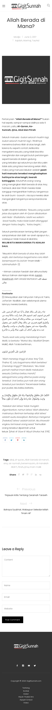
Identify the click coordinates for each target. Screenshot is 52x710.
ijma (26, 467)
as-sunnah (14, 463)
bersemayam (28, 463)
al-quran (19, 459)
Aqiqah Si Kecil (26, 700)
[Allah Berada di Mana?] (19, 474)
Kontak (26, 691)
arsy (5, 463)
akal (12, 459)
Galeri (26, 694)
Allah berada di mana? (37, 459)
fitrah (20, 467)
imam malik (35, 467)
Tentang (26, 688)
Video (26, 702)
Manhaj (27, 40)
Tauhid (35, 40)
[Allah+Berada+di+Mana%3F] (23, 474)
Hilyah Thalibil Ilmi (26, 697)
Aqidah (18, 40)
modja (17, 36)
